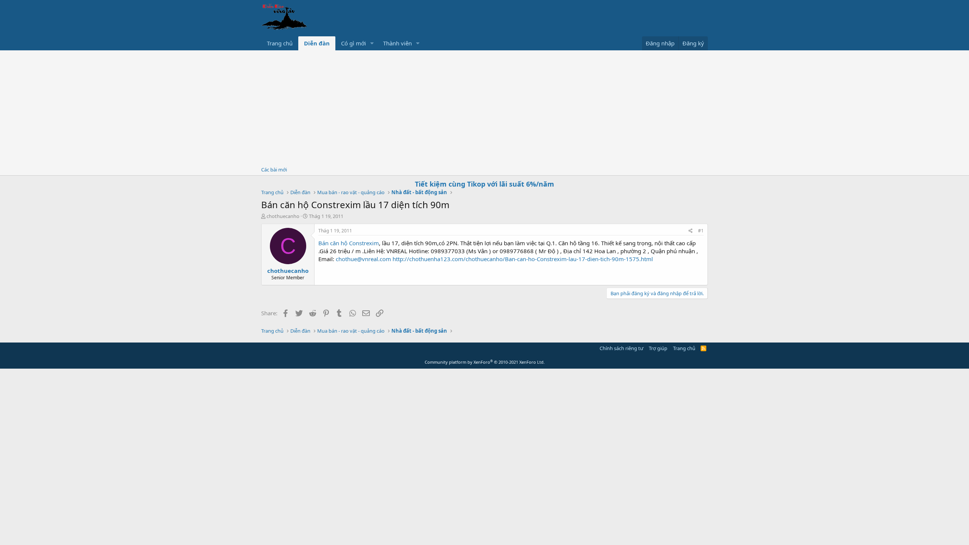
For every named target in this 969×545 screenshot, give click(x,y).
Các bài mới (274, 169)
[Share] (690, 231)
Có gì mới (353, 43)
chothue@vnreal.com (363, 259)
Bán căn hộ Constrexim (348, 243)
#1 (701, 230)
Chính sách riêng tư (621, 348)
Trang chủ (280, 43)
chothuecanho (282, 216)
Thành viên (397, 43)
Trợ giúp (658, 348)
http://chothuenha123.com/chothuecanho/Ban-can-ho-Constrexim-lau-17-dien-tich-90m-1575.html (523, 259)
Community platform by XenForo (485, 362)
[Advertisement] (484, 107)
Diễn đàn (317, 43)
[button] (372, 43)
